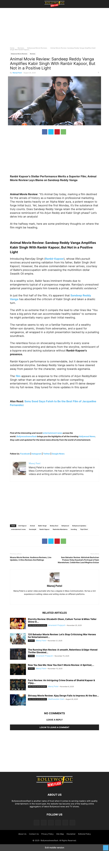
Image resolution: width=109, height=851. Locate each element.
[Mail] (51, 822)
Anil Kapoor (22, 526)
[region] (54, 28)
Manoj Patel (17, 73)
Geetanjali (32, 529)
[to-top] (105, 846)
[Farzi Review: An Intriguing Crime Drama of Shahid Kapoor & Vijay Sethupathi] (18, 685)
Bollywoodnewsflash (26, 436)
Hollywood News (87, 436)
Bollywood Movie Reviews (37, 48)
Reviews (21, 48)
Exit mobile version (54, 847)
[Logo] (54, 786)
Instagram (36, 453)
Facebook (25, 453)
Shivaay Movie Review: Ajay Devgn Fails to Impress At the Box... (63, 695)
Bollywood (65, 526)
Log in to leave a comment (54, 727)
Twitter (47, 453)
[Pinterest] (57, 131)
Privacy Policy (47, 834)
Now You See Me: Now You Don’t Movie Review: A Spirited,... (61, 665)
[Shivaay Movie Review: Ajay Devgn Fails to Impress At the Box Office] (18, 700)
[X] (51, 131)
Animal (32, 526)
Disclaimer (71, 834)
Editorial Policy (84, 834)
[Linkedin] (57, 600)
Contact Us (34, 834)
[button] (14, 4)
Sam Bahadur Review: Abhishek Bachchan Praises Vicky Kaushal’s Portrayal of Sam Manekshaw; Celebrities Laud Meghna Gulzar (78, 560)
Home (12, 48)
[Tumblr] (65, 822)
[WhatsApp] (63, 131)
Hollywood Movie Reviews (37, 625)
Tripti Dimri (84, 529)
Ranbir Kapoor (44, 529)
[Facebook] (44, 131)
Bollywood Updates (79, 526)
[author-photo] (55, 582)
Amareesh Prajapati (56, 625)
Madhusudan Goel (56, 699)
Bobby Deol (54, 526)
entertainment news (52, 433)
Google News (58, 453)
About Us (22, 834)
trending (74, 529)
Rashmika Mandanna (60, 529)
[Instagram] (43, 822)
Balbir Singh (42, 526)
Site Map (60, 834)
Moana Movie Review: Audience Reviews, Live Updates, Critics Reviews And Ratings (30, 558)
